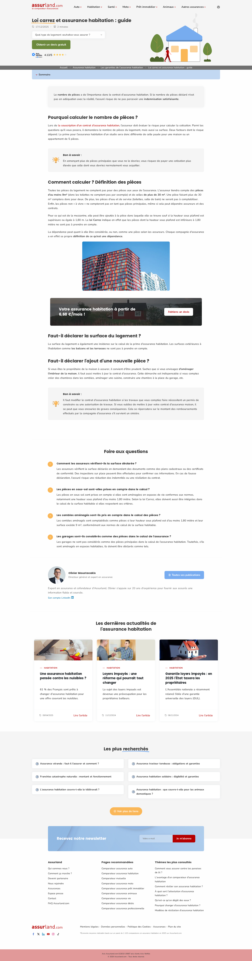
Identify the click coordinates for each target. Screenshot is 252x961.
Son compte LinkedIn (59, 597)
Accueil (64, 67)
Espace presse (55, 893)
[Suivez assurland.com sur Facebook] (33, 934)
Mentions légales (89, 926)
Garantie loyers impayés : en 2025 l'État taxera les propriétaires (188, 678)
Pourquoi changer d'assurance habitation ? (177, 905)
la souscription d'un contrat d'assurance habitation (88, 125)
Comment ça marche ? (60, 873)
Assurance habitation (84, 67)
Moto (126, 7)
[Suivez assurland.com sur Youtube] (48, 934)
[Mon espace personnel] (218, 7)
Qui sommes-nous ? (58, 868)
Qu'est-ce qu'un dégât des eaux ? (173, 900)
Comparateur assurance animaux (119, 893)
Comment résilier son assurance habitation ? (179, 886)
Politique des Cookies (139, 926)
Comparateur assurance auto (117, 868)
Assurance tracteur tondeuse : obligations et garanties (168, 763)
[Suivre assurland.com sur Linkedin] (43, 934)
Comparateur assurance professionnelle (123, 908)
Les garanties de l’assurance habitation (122, 67)
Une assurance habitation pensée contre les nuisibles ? (63, 676)
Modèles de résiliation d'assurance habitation (179, 910)
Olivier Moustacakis (82, 573)
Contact (52, 898)
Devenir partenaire (58, 878)
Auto (76, 7)
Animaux (168, 7)
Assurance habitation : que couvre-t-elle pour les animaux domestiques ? (170, 791)
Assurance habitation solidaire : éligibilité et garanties (167, 776)
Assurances (54, 888)
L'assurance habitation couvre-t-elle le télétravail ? (69, 789)
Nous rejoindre (56, 883)
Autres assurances (192, 7)
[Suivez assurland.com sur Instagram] (53, 934)
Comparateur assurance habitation (120, 873)
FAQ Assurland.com (58, 903)
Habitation (93, 7)
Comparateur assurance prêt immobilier (123, 888)
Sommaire (44, 74)
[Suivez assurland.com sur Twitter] (38, 934)
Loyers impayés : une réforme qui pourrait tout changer (123, 678)
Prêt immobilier (145, 7)
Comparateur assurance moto (117, 883)
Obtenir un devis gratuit (51, 45)
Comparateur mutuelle (114, 878)
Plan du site (174, 926)
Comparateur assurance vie (116, 898)
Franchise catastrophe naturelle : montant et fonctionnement (75, 776)
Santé (111, 7)
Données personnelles (113, 926)
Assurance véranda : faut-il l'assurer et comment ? (69, 763)
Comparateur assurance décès (118, 903)
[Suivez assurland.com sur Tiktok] (58, 934)
